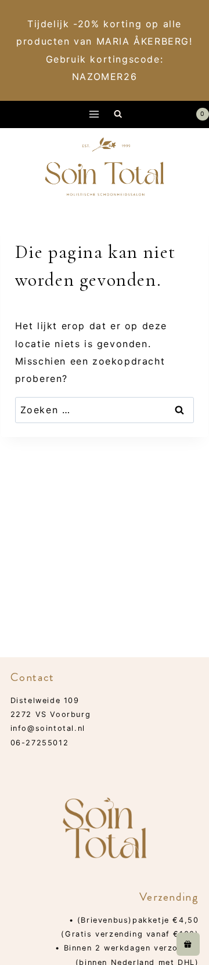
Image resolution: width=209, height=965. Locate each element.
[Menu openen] (94, 114)
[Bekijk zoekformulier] (118, 114)
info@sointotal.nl (47, 728)
